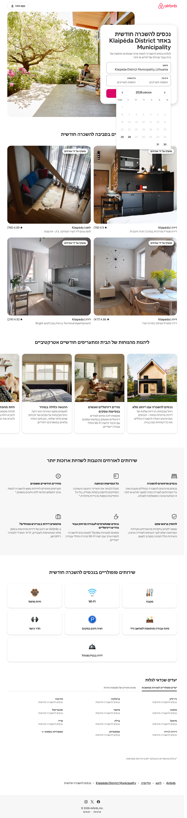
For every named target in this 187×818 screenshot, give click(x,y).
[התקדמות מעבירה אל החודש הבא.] (122, 92)
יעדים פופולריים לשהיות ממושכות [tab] (159, 687)
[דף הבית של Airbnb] (167, 5)
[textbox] (155, 82)
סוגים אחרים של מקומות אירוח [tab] (120, 687)
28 (129, 137)
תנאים (86, 811)
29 (122, 137)
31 (158, 144)
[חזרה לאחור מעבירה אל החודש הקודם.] (164, 92)
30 (165, 144)
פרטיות (97, 811)
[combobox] (138, 69)
